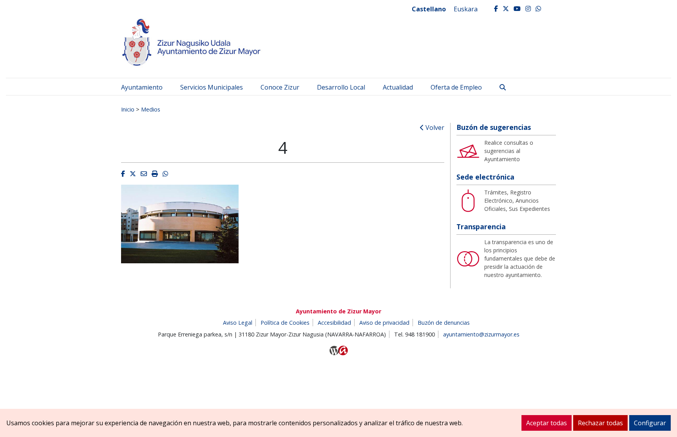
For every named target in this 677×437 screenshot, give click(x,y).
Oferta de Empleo (456, 87)
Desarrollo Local (341, 87)
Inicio (127, 109)
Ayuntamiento (142, 87)
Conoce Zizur (280, 87)
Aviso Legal (237, 322)
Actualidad (398, 87)
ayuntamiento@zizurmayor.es (481, 334)
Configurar (650, 423)
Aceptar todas (546, 423)
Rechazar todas (600, 423)
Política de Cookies (285, 322)
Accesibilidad (334, 322)
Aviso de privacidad (384, 322)
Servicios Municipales (211, 87)
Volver (434, 127)
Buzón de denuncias (444, 322)
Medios (150, 109)
